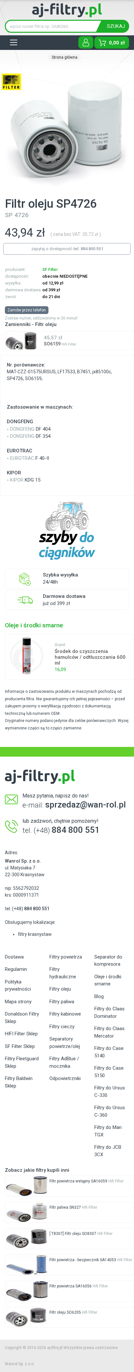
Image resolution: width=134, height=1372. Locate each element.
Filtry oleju (60, 989)
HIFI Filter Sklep (21, 1034)
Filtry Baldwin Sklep (19, 1082)
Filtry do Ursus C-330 (109, 1091)
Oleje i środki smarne (107, 980)
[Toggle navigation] (13, 42)
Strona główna (64, 57)
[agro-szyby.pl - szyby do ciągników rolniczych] (67, 531)
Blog (99, 996)
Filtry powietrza (65, 957)
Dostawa (14, 957)
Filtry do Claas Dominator (109, 1012)
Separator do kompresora (108, 960)
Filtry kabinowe (65, 1014)
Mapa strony (18, 1002)
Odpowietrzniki (65, 1078)
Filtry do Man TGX (108, 1131)
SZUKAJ (116, 26)
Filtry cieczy (61, 1026)
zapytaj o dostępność (67, 248)
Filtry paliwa (61, 1002)
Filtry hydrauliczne (62, 973)
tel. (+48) (27, 908)
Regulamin (16, 969)
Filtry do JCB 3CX (107, 1150)
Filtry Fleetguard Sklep (22, 1062)
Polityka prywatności (18, 985)
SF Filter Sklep (20, 1046)
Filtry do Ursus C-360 (109, 1111)
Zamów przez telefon (26, 310)
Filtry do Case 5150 (109, 1071)
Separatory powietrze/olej (64, 1042)
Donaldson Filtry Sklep (22, 1017)
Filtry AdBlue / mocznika (64, 1062)
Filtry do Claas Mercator (109, 1032)
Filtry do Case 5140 (109, 1052)
